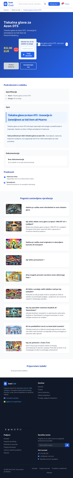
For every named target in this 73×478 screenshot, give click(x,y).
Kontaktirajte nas (28, 66)
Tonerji (40, 390)
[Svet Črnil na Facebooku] (5, 429)
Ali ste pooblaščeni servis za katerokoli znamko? (45, 326)
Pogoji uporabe (44, 468)
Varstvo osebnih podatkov (12, 450)
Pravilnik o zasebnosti (59, 468)
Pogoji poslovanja (10, 447)
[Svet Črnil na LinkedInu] (12, 429)
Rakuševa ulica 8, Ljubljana (49, 459)
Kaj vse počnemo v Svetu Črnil (38, 343)
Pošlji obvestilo (28, 55)
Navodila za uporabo (11, 444)
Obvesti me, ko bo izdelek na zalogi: (27, 43)
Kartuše (40, 387)
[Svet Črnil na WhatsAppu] (20, 429)
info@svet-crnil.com (47, 456)
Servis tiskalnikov (43, 392)
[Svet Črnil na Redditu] (9, 429)
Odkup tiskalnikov (44, 395)
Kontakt (6, 439)
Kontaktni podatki (12, 398)
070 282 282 (44, 453)
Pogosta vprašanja (10, 441)
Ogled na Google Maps (12, 402)
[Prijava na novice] (67, 445)
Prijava (67, 4)
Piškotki (6, 453)
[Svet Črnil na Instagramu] (15, 429)
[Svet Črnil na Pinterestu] (17, 429)
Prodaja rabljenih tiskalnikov (47, 398)
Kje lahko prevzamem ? (35, 260)
